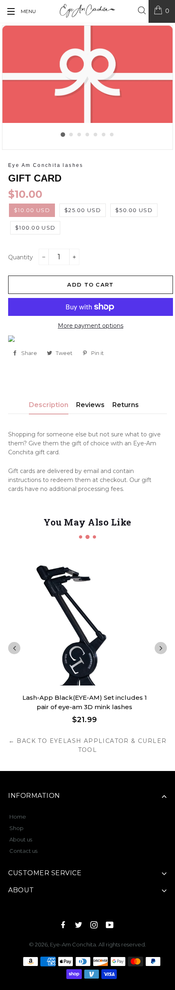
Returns (125, 405)
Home (17, 816)
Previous (14, 648)
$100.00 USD (35, 227)
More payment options (90, 325)
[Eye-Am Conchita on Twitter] (79, 925)
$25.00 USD (82, 210)
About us (20, 839)
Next (161, 648)
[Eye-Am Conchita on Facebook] (63, 925)
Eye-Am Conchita (73, 944)
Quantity (20, 257)
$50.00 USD (134, 210)
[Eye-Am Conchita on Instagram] (94, 925)
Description (48, 405)
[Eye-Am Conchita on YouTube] (110, 925)
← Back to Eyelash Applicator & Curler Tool (88, 745)
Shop (16, 828)
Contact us (23, 851)
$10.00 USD (32, 210)
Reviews (90, 405)
